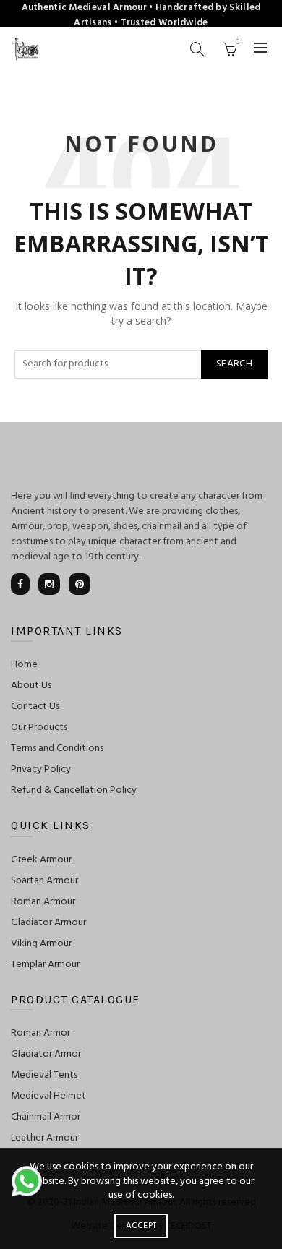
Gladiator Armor (46, 1054)
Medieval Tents (44, 1075)
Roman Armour (43, 901)
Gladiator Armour (48, 922)
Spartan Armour (44, 880)
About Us (31, 685)
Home (24, 664)
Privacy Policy (41, 769)
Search (234, 364)
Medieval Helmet (48, 1096)
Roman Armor (40, 1033)
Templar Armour (45, 964)
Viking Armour (41, 943)
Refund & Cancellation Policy (74, 790)
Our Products (39, 727)
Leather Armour (44, 1138)
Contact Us (35, 706)
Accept (141, 1226)
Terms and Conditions (57, 748)
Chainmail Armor (45, 1117)
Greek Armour (41, 859)
